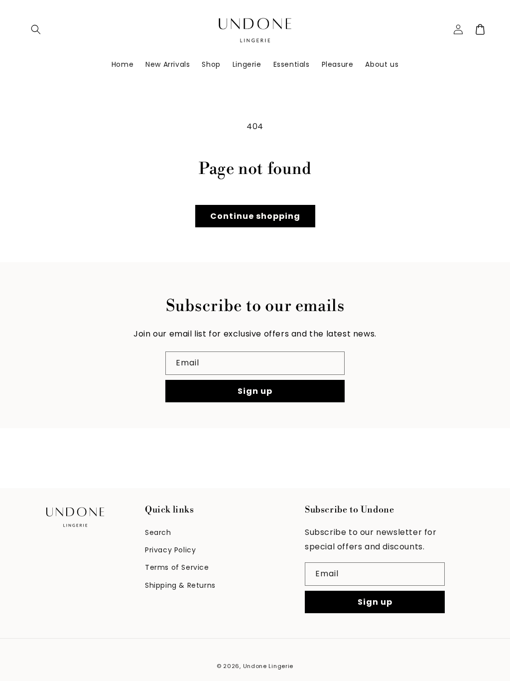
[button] (36, 29)
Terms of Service (177, 567)
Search (158, 532)
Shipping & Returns (180, 585)
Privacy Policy (170, 550)
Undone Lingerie (268, 666)
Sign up (255, 391)
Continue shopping (255, 216)
